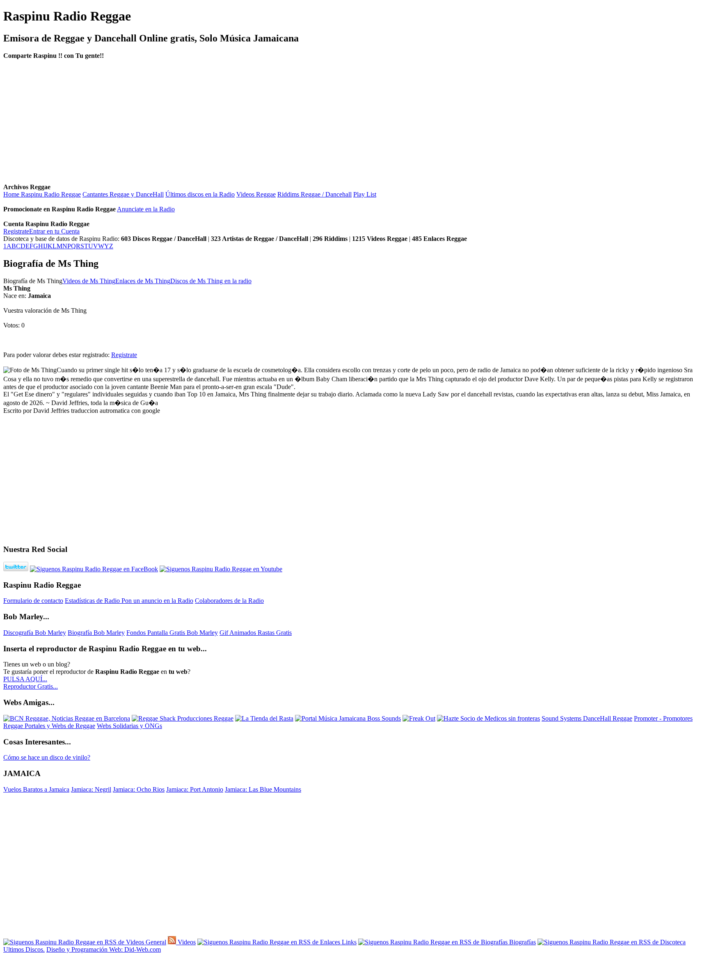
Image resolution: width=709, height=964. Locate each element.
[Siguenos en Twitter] (15, 569)
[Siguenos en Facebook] (94, 569)
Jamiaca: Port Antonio (194, 789)
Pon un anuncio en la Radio (157, 600)
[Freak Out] (419, 718)
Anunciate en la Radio (146, 209)
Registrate (16, 231)
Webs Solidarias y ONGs (129, 725)
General (155, 942)
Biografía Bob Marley (96, 632)
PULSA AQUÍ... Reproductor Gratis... (30, 682)
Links (348, 942)
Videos (186, 942)
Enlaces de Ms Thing (142, 280)
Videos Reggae (256, 194)
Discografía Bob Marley (34, 632)
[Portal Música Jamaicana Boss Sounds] (348, 718)
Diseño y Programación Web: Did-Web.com (103, 949)
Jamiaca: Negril (91, 789)
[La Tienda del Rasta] (264, 718)
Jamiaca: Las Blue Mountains (263, 789)
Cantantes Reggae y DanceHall (123, 194)
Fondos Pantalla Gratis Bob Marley (172, 632)
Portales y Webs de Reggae (60, 725)
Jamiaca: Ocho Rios (139, 789)
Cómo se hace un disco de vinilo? (46, 757)
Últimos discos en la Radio (200, 194)
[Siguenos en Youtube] (221, 569)
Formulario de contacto (33, 600)
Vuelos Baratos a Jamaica (36, 789)
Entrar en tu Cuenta (54, 231)
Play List (364, 194)
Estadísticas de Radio (93, 600)
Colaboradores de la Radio (229, 600)
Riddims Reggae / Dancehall (314, 194)
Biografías (522, 942)
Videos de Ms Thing (88, 280)
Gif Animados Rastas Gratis (256, 632)
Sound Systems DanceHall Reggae (587, 718)
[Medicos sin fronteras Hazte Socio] (488, 718)
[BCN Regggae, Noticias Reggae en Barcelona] (66, 718)
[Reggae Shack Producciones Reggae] (182, 718)
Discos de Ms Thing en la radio (211, 280)
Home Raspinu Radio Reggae (42, 194)
